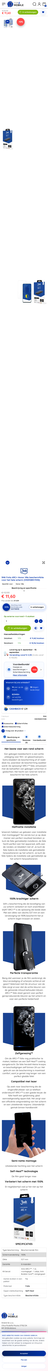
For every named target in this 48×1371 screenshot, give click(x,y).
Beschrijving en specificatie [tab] (13, 738)
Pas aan (24, 1360)
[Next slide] (7, 562)
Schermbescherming (12, 727)
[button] (7, 72)
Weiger (24, 1366)
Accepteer (24, 1353)
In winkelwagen (29, 12)
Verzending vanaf (20, 655)
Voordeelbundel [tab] (39, 740)
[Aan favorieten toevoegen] (43, 12)
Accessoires (8, 723)
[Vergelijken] (35, 628)
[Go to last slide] (7, 21)
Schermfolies (22, 723)
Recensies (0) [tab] (27, 741)
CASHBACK (15, 708)
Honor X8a (20, 584)
